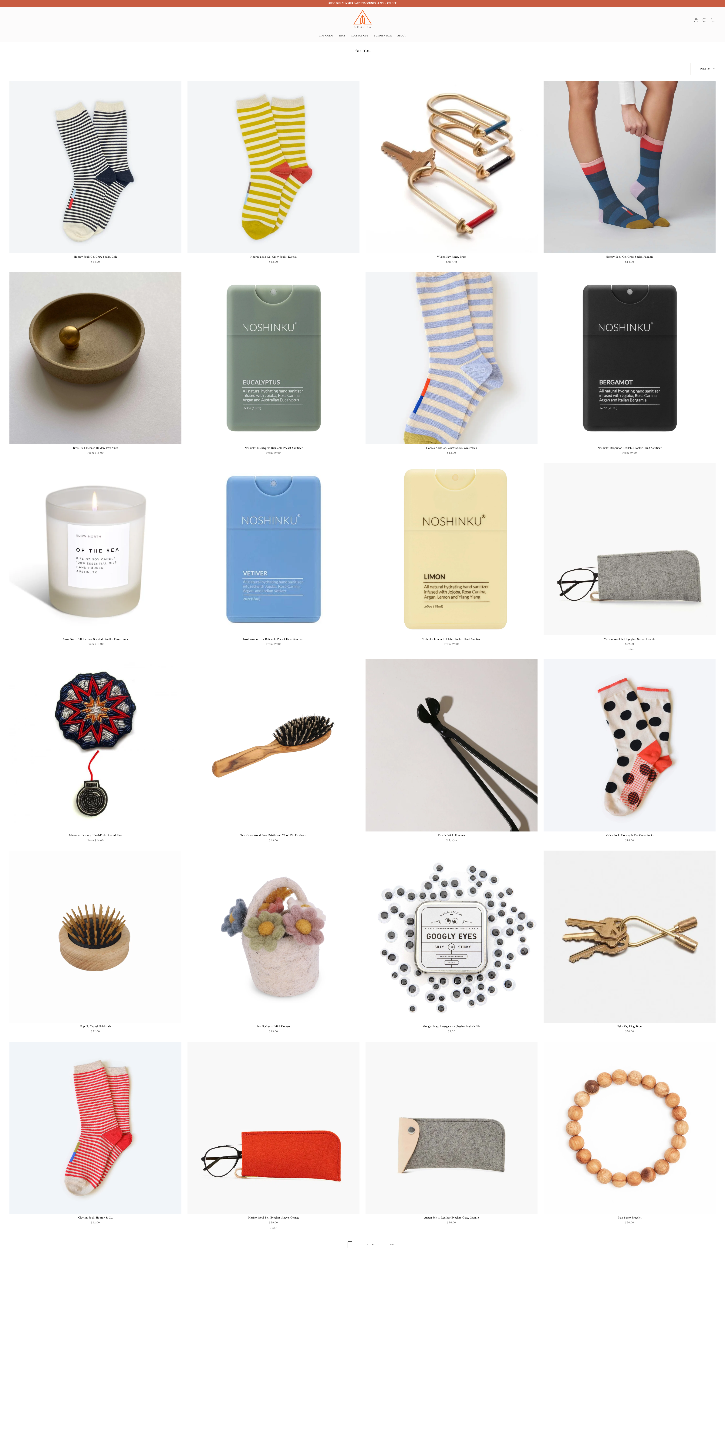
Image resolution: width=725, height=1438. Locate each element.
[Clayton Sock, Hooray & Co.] (95, 1128)
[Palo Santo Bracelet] (630, 1128)
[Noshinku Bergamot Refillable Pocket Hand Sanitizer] (630, 358)
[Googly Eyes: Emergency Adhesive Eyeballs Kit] (452, 937)
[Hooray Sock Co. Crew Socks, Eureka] (273, 167)
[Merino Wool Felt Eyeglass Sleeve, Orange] (273, 1128)
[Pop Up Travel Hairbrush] (95, 937)
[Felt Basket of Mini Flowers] (273, 937)
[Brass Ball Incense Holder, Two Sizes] (95, 358)
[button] (326, 36)
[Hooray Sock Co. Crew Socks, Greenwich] (452, 358)
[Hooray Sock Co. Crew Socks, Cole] (95, 167)
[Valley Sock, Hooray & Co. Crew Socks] (630, 745)
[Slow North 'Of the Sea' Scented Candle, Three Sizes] (95, 549)
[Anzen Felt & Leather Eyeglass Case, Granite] (452, 1128)
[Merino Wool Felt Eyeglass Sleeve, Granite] (630, 549)
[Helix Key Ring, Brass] (630, 937)
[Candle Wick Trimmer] (452, 745)
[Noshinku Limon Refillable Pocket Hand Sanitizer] (452, 549)
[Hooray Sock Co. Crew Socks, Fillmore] (630, 167)
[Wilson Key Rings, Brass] (452, 167)
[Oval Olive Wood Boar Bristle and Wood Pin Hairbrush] (273, 745)
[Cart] (713, 20)
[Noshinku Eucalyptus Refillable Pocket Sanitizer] (273, 358)
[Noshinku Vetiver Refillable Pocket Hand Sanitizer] (273, 549)
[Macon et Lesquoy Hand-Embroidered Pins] (95, 745)
